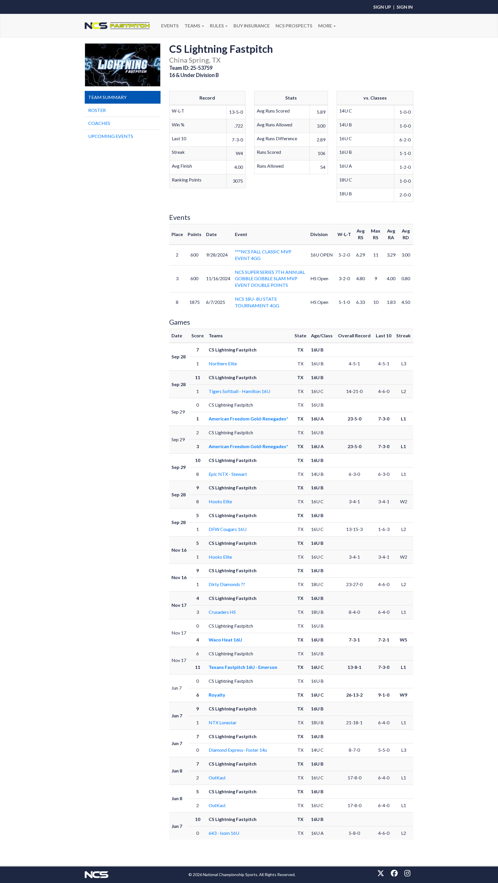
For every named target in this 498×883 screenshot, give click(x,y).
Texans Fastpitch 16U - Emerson (243, 667)
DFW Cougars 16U (227, 529)
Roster (97, 110)
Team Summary (107, 97)
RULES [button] (217, 25)
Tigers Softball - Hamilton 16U (239, 391)
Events (170, 25)
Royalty (217, 694)
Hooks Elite (220, 501)
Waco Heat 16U (225, 639)
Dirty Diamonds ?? (227, 584)
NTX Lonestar (223, 722)
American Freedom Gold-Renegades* (248, 418)
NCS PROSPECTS (294, 25)
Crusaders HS (222, 612)
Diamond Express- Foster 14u (238, 750)
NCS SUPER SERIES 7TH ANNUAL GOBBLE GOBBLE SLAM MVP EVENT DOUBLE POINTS (270, 278)
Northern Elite (223, 363)
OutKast (217, 777)
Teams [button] (192, 25)
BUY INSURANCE (251, 25)
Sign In (405, 7)
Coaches (99, 123)
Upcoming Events (110, 136)
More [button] (325, 25)
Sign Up (382, 7)
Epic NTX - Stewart (228, 474)
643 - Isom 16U (224, 833)
